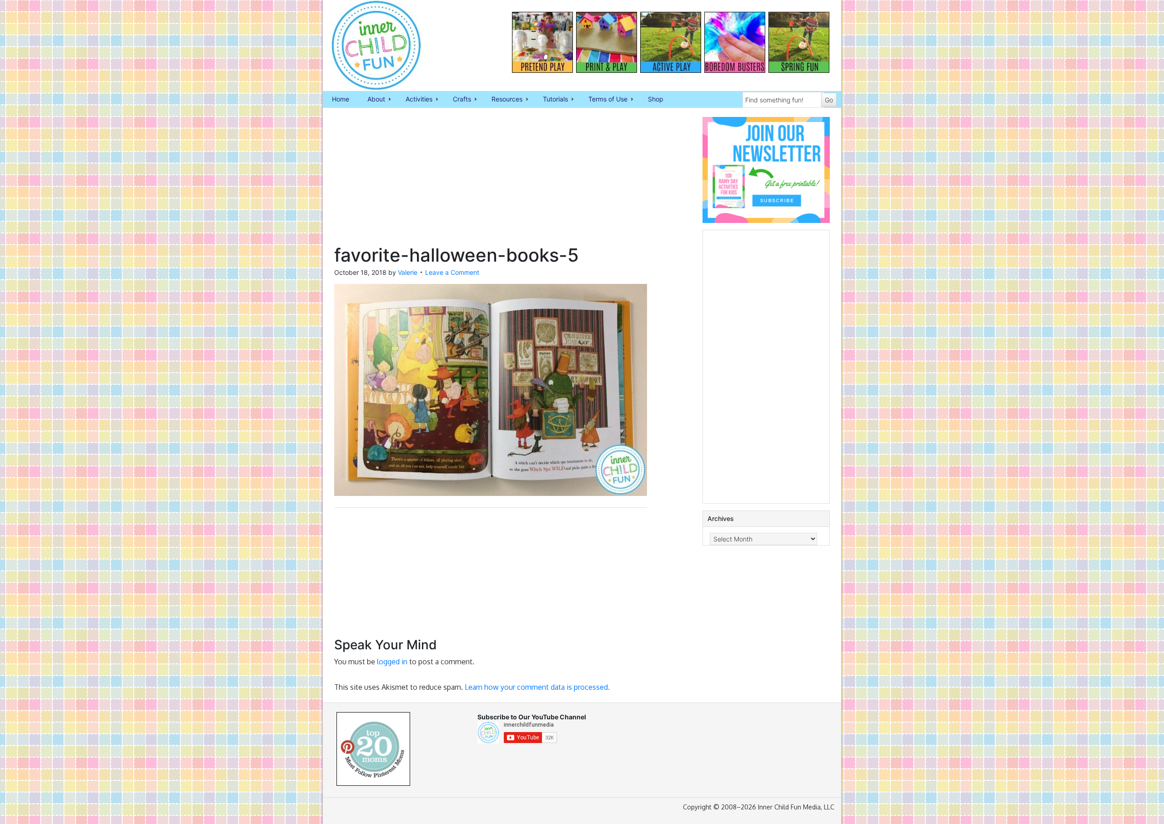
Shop (655, 99)
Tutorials (551, 99)
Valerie (407, 272)
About (371, 99)
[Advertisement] (490, 180)
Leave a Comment (452, 272)
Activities (414, 99)
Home (340, 99)
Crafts (457, 99)
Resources (502, 99)
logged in (392, 661)
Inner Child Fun (368, 45)
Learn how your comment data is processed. (537, 687)
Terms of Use (603, 99)
